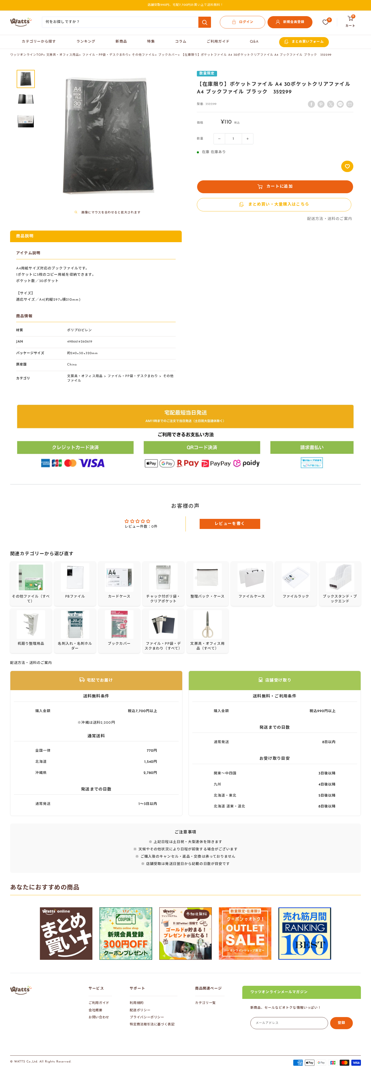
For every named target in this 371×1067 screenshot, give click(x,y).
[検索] (204, 22)
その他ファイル (143, 55)
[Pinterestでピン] (321, 104)
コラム (181, 42)
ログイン (246, 22)
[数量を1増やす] (247, 138)
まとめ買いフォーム (308, 41)
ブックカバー (168, 55)
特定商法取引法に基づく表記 (152, 1024)
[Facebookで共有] (311, 104)
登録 (341, 1023)
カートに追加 (280, 187)
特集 (151, 42)
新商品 (121, 42)
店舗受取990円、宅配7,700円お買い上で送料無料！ (186, 5)
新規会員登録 (293, 22)
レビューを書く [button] (230, 524)
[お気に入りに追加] (347, 166)
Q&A (254, 42)
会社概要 (95, 1010)
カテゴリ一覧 (205, 1003)
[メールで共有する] (340, 104)
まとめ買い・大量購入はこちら (278, 205)
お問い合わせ (99, 1017)
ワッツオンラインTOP (26, 55)
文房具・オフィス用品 (62, 55)
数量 (200, 138)
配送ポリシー (140, 1010)
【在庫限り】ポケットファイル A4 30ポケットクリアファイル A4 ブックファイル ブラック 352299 (256, 55)
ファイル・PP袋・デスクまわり (105, 55)
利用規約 (137, 1003)
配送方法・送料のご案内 (329, 219)
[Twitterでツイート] (330, 104)
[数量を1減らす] (219, 138)
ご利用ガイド (218, 42)
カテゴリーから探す (39, 42)
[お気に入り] (325, 22)
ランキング (86, 42)
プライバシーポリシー (147, 1017)
